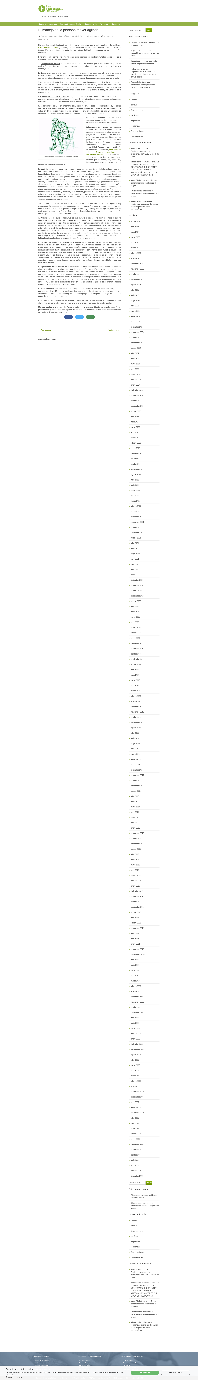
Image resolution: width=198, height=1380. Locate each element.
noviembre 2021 (137, 522)
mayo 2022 (135, 490)
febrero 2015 (136, 923)
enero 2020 (135, 638)
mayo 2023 (135, 427)
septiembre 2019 (137, 659)
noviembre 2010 (137, 949)
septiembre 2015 (137, 907)
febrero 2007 (136, 1107)
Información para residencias (70, 24)
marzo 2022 (135, 501)
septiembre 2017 (137, 786)
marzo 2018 (135, 754)
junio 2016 (135, 860)
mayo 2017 (135, 807)
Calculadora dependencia (43, 1363)
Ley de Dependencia (41, 1365)
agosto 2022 (136, 475)
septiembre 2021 (137, 533)
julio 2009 (135, 1018)
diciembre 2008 (137, 1044)
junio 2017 (135, 802)
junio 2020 (135, 612)
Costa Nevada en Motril (48, 48)
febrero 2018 (136, 759)
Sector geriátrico (137, 131)
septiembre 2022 (137, 469)
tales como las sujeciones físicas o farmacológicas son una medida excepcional (103, 152)
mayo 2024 (135, 364)
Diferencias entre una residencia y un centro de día (145, 44)
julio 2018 (135, 733)
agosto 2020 (136, 601)
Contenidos (116, 24)
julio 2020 (135, 606)
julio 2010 (135, 960)
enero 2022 (135, 511)
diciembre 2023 (137, 390)
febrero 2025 (136, 316)
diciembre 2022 (137, 453)
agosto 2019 (136, 664)
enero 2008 (135, 1086)
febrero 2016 (136, 881)
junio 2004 (135, 1160)
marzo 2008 (135, 1076)
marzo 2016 (135, 875)
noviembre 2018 (137, 712)
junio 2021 (135, 548)
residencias (135, 126)
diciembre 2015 (137, 891)
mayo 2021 (135, 554)
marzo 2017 (135, 817)
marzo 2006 (135, 1123)
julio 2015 (135, 918)
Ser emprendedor (84, 1360)
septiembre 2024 (137, 343)
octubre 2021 (136, 527)
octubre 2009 (136, 1007)
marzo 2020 (135, 627)
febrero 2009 (136, 1034)
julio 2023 (135, 417)
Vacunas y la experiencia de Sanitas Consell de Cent (145, 154)
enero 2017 (135, 828)
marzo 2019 (135, 691)
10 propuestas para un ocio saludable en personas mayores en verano (145, 53)
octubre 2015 (136, 902)
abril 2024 (135, 369)
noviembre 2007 (137, 1092)
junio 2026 (135, 232)
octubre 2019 (136, 654)
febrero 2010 (136, 986)
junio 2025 (135, 295)
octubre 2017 (136, 780)
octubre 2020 (136, 591)
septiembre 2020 (137, 596)
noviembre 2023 (137, 395)
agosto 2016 (136, 849)
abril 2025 (135, 306)
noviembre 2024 (137, 332)
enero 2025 (135, 322)
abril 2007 (135, 1102)
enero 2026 (135, 258)
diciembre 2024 (137, 327)
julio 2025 (135, 290)
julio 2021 (135, 543)
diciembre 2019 (137, 643)
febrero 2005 (136, 1134)
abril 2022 (135, 496)
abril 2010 (135, 976)
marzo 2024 (135, 374)
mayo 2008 (135, 1065)
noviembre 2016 (137, 833)
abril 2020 (135, 622)
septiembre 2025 (137, 279)
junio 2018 (135, 738)
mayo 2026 (135, 237)
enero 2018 (135, 765)
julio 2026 (135, 227)
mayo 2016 (135, 865)
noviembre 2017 (137, 775)
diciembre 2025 (137, 264)
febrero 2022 (136, 506)
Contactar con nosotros (130, 1363)
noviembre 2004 (137, 1150)
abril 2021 (135, 559)
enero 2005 (135, 1139)
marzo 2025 (135, 311)
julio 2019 (135, 670)
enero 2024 (135, 385)
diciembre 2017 (137, 770)
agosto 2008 (136, 1055)
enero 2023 (135, 448)
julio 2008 (135, 1060)
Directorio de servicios (42, 1360)
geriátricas (135, 115)
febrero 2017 (136, 823)
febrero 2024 (136, 380)
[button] (66, 1377)
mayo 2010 (135, 970)
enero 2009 (135, 1039)
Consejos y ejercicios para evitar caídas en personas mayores (144, 62)
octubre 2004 (136, 1155)
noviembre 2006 (137, 1113)
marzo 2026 (135, 248)
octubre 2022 (136, 464)
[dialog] (99, 1373)
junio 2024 (135, 359)
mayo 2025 (135, 301)
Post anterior (44, 330)
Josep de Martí (56, 36)
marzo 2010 (135, 981)
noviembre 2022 (137, 459)
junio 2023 (135, 422)
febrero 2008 (136, 1081)
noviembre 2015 (137, 896)
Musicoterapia (136, 191)
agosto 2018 (136, 728)
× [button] (195, 1368)
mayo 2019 (135, 680)
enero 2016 (135, 886)
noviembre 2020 (137, 585)
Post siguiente (115, 330)
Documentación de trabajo (87, 1363)
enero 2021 (135, 575)
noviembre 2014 (137, 928)
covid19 (134, 105)
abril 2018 (135, 749)
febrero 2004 (136, 1171)
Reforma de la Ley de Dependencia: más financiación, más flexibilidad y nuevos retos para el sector (144, 73)
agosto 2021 (136, 538)
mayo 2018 (135, 744)
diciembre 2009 (137, 997)
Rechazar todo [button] (175, 1373)
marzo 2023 (135, 438)
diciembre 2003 (137, 1176)
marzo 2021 (135, 564)
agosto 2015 (136, 912)
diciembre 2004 (137, 1144)
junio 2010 (135, 965)
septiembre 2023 (137, 406)
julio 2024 (135, 353)
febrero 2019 (136, 696)
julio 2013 (135, 939)
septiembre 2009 (137, 1012)
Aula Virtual (104, 24)
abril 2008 (135, 1070)
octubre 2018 (136, 717)
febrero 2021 (136, 569)
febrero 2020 (136, 633)
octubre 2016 (136, 838)
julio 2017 (135, 796)
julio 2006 (135, 1118)
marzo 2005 (135, 1128)
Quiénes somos (128, 1360)
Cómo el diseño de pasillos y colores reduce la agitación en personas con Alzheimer (143, 84)
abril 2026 (135, 243)
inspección (135, 121)
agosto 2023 (136, 411)
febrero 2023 (136, 443)
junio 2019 (135, 675)
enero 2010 (135, 991)
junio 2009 (135, 1023)
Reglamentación (84, 1365)
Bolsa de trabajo (91, 24)
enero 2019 (135, 701)
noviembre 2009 (137, 1002)
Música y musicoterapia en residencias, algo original (145, 193)
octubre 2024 (136, 337)
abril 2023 (135, 432)
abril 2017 (135, 812)
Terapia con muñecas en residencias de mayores (144, 183)
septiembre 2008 (137, 1049)
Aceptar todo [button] (145, 1373)
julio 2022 (135, 480)
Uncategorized (93, 36)
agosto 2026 (136, 221)
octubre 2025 (136, 274)
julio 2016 (135, 854)
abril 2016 (135, 870)
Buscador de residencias (48, 24)
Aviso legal (126, 1365)
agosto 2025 (136, 285)
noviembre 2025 (137, 269)
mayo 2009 (135, 1028)
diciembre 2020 (137, 580)
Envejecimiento (137, 110)
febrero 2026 (136, 253)
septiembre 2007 (137, 1097)
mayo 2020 (135, 617)
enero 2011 (135, 944)
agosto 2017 (136, 791)
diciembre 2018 (137, 707)
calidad (134, 100)
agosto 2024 (136, 348)
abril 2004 (135, 1165)
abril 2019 (135, 686)
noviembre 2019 (137, 649)
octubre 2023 (136, 401)
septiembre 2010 (137, 954)
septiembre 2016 (137, 844)
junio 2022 (135, 485)
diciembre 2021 (137, 517)
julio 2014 (135, 933)
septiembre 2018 (137, 722)
